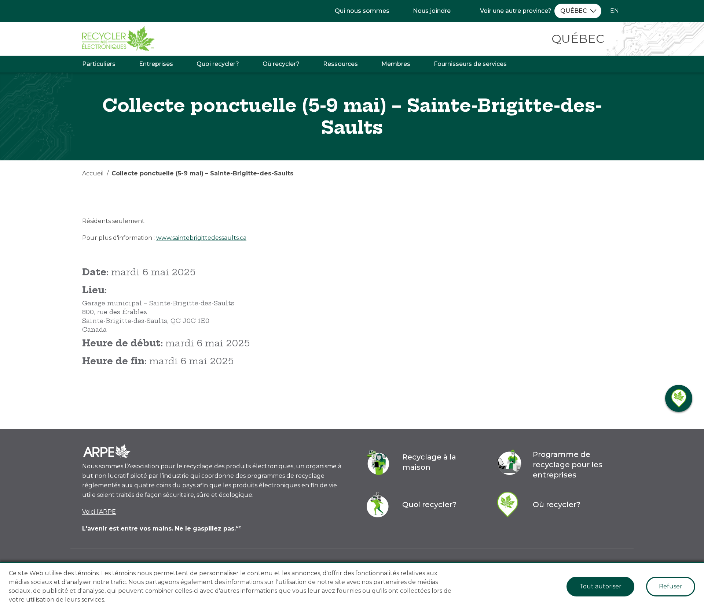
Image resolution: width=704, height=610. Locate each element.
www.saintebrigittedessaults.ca (201, 237)
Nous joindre (432, 10)
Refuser (670, 586)
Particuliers (98, 63)
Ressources (340, 63)
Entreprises (156, 63)
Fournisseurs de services (470, 63)
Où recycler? (281, 63)
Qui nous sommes (362, 10)
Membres (395, 63)
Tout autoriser (600, 586)
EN (614, 10)
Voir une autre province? (515, 10)
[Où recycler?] (678, 398)
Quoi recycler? (218, 63)
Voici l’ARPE (99, 511)
